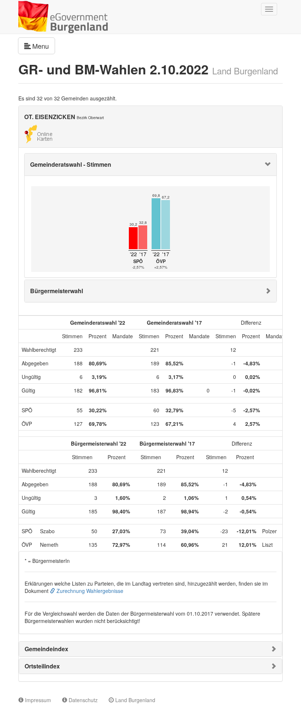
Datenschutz (82, 700)
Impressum (37, 700)
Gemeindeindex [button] (46, 649)
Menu (43, 46)
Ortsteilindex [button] (42, 666)
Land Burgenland (134, 700)
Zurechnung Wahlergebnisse (89, 590)
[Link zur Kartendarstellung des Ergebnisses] (38, 133)
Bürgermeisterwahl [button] (56, 291)
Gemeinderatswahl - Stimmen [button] (70, 164)
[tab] (150, 165)
